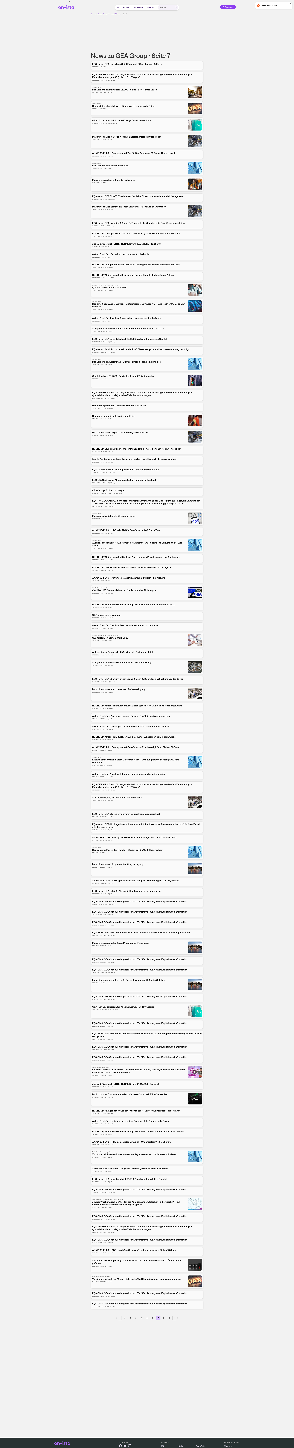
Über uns (228, 1446)
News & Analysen (96, 14)
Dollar (180, 1446)
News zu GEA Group (114, 14)
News (105, 14)
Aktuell (126, 7)
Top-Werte (200, 1446)
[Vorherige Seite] (119, 1318)
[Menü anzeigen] (118, 7)
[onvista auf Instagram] (129, 1446)
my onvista (138, 7)
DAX (162, 1446)
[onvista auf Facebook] (120, 1446)
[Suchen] (176, 7)
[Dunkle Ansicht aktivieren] (69, 1)
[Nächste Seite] (175, 1318)
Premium (151, 7)
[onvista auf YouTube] (125, 1446)
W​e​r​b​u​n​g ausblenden (167, 31)
